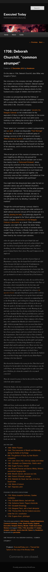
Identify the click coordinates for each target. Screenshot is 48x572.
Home (6, 35)
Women (6, 528)
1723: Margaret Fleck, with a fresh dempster (23, 508)
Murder (26, 525)
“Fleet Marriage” (36, 131)
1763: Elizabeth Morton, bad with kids (21, 500)
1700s (19, 528)
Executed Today (15, 14)
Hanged (14, 525)
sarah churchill (22, 530)
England (36, 523)
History (20, 525)
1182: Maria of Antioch (16, 484)
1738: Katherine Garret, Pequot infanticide (23, 503)
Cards (21, 35)
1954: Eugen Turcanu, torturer (18, 466)
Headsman (30, 68)
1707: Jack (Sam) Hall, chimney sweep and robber (26, 460)
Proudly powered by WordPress (24, 567)
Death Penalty (28, 523)
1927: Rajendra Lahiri (15, 487)
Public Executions (35, 525)
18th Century (24, 521)
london (39, 528)
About (14, 35)
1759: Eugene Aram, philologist (19, 516)
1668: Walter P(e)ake (15, 447)
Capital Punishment (37, 521)
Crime (20, 523)
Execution (7, 525)
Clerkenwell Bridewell (26, 162)
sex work (10, 131)
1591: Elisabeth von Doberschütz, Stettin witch (24, 463)
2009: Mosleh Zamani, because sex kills (22, 474)
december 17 (31, 528)
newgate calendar (10, 530)
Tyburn (30, 530)
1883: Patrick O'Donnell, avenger (19, 476)
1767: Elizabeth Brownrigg (17, 505)
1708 (24, 528)
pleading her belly (15, 214)
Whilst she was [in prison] (13, 138)
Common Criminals (10, 523)
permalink (16, 532)
